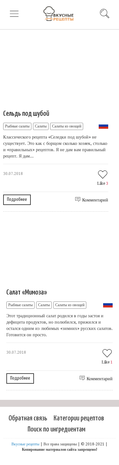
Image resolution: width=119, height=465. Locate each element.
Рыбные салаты (17, 126)
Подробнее (17, 199)
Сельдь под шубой (26, 113)
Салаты (41, 126)
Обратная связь (28, 418)
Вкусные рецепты (25, 444)
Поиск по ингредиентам (56, 429)
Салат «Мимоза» (26, 292)
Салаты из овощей (66, 126)
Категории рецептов (79, 418)
